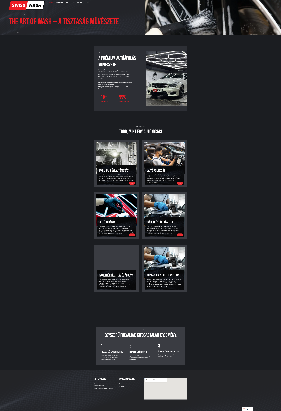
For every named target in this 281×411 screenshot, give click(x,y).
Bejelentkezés (88, 2)
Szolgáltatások (59, 2)
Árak (67, 2)
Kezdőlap (51, 2)
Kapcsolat (79, 2)
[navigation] (247, 409)
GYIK (73, 2)
